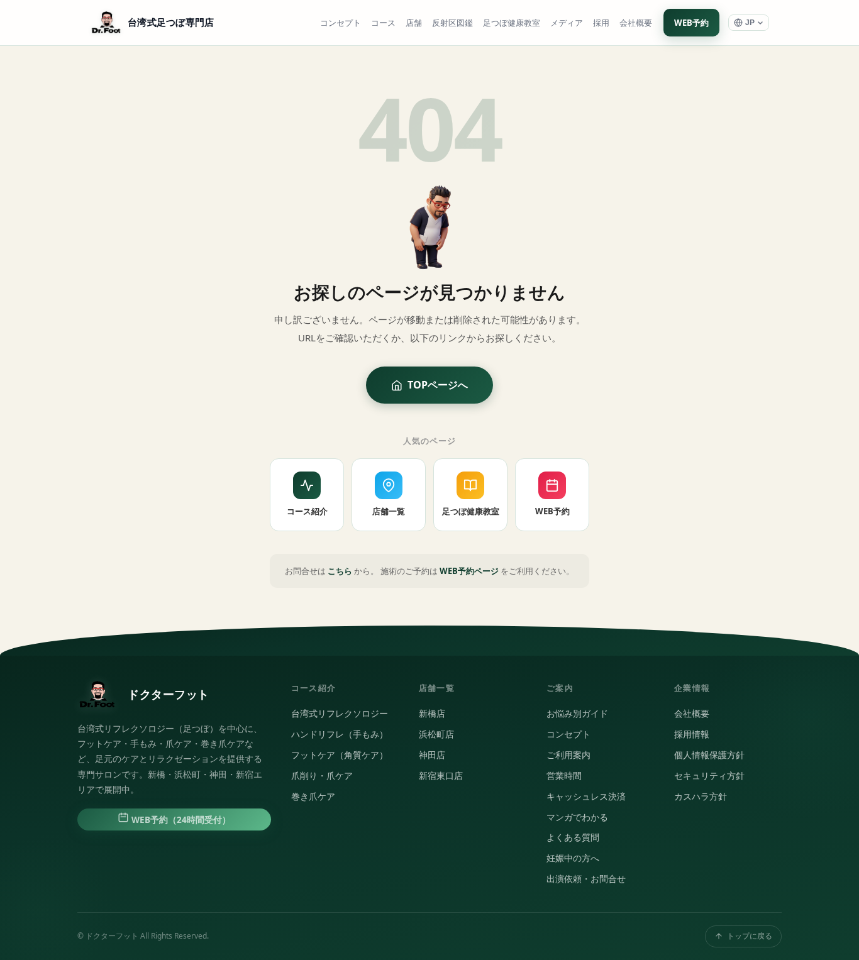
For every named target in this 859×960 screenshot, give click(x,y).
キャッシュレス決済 (586, 796)
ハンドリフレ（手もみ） (339, 734)
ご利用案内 (568, 755)
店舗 (414, 23)
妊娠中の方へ (572, 858)
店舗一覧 (388, 511)
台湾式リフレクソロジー (339, 713)
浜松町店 (436, 734)
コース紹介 (307, 511)
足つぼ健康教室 (511, 23)
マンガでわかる (577, 817)
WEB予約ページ (469, 571)
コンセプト (340, 23)
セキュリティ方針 (709, 775)
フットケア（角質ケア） (339, 755)
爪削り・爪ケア (322, 775)
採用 (601, 23)
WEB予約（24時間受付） (180, 819)
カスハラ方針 (700, 796)
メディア (566, 23)
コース (383, 23)
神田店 (432, 755)
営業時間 (564, 775)
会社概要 (635, 23)
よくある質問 (572, 837)
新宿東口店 (441, 775)
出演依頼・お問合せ (586, 879)
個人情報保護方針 (709, 755)
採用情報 (691, 734)
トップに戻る (749, 935)
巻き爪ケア (313, 796)
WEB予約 (691, 22)
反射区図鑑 (452, 23)
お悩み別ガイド (577, 713)
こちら (340, 571)
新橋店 (432, 713)
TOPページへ (437, 385)
